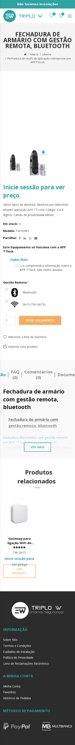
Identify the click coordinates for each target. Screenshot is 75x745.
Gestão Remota (15, 282)
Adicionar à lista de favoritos (27, 337)
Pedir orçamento (40, 320)
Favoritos (9, 692)
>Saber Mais (18, 259)
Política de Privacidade (18, 657)
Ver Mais (37, 447)
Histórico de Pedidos (17, 698)
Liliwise (46, 54)
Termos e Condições (17, 646)
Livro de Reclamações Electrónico (26, 663)
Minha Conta (11, 686)
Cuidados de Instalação (19, 652)
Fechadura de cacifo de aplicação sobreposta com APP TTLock (39, 60)
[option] (14, 163)
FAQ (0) (15, 374)
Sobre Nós (10, 640)
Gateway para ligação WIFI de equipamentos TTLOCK (19, 540)
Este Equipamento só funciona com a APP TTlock (34, 249)
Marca (34, 54)
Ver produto (19, 571)
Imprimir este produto (23, 347)
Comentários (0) (38, 374)
